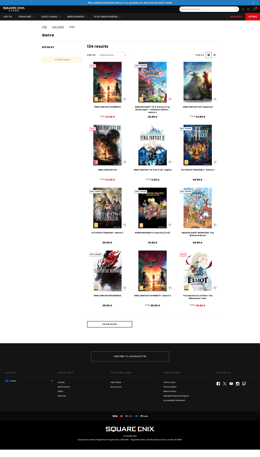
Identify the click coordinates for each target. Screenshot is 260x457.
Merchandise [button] (75, 16)
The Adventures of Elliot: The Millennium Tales (197, 297)
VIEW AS (199, 55)
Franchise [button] (24, 16)
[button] (209, 55)
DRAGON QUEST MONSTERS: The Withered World (198, 234)
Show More (109, 324)
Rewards (236, 16)
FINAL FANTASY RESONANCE (107, 295)
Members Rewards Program (176, 396)
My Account (116, 387)
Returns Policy (170, 391)
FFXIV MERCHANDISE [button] (106, 16)
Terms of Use (169, 382)
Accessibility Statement (174, 400)
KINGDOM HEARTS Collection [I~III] (152, 232)
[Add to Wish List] (124, 99)
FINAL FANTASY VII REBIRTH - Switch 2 (152, 295)
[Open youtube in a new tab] (231, 384)
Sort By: (91, 55)
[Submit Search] (236, 9)
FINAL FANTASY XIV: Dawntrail (198, 107)
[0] (254, 9)
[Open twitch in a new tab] (244, 384)
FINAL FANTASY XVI (107, 170)
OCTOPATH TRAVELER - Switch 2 (107, 232)
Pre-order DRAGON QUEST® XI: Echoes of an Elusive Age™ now (130, 2)
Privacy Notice (170, 387)
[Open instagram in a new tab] (238, 384)
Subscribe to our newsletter (130, 356)
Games (61, 382)
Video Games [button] (49, 16)
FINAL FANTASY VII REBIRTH (107, 107)
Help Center (116, 382)
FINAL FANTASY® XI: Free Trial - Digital (153, 170)
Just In (7, 16)
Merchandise (64, 387)
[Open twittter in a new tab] (225, 384)
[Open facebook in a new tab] (218, 384)
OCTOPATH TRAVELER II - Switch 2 (197, 170)
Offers (252, 16)
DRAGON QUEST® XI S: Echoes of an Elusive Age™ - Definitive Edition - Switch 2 (152, 110)
